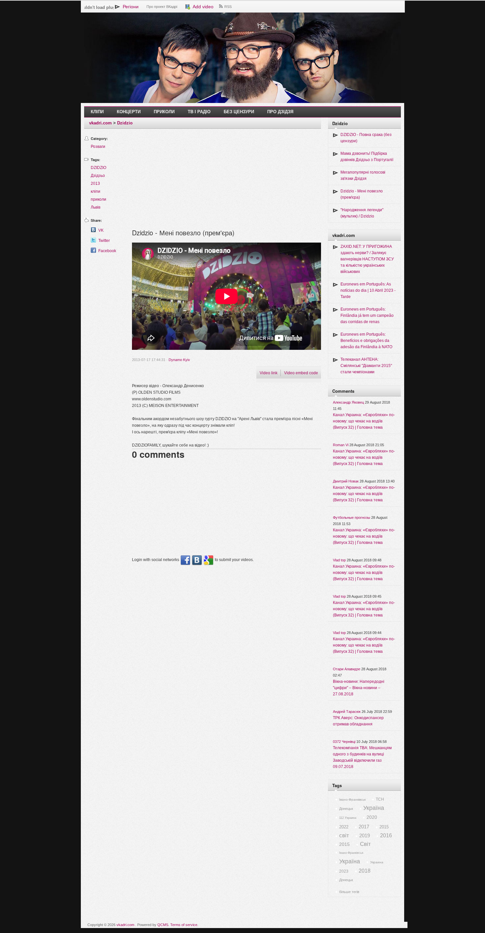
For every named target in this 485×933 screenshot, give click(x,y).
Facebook (107, 251)
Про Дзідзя (280, 111)
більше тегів (349, 892)
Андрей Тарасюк (347, 712)
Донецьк (346, 809)
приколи (98, 199)
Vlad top (339, 560)
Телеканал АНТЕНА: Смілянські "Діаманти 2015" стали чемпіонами (366, 365)
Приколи (164, 111)
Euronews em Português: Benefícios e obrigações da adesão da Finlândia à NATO (366, 340)
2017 (364, 826)
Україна (373, 808)
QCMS (162, 925)
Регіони (129, 6)
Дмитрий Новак (346, 481)
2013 (95, 183)
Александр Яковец (348, 402)
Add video (201, 6)
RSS (228, 7)
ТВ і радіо (199, 111)
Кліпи (97, 111)
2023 (343, 871)
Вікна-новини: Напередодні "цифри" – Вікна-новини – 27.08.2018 (358, 687)
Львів (95, 207)
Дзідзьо (98, 175)
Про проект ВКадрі (161, 7)
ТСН (380, 799)
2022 (343, 826)
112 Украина (347, 817)
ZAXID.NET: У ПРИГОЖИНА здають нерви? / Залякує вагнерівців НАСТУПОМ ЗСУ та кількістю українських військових (367, 259)
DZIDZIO (98, 167)
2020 (372, 817)
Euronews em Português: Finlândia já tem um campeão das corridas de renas (367, 315)
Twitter (104, 240)
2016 (386, 835)
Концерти (129, 111)
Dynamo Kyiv (179, 360)
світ (344, 835)
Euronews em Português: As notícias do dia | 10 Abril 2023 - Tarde (368, 290)
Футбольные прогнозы (351, 517)
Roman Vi (340, 445)
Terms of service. (184, 925)
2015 (384, 826)
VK (101, 230)
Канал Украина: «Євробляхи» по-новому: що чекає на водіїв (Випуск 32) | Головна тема (364, 421)
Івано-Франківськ (352, 799)
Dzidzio (125, 122)
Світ (365, 844)
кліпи (95, 191)
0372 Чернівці (344, 742)
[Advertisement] (226, 181)
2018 (365, 871)
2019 (364, 835)
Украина (376, 862)
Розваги (98, 146)
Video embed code (301, 373)
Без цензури (239, 111)
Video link (268, 373)
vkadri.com (100, 122)
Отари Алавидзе (346, 669)
